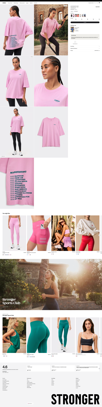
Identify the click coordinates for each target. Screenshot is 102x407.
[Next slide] (99, 235)
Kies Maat (77, 30)
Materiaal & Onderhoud (74, 48)
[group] (14, 235)
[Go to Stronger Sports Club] (51, 284)
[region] (51, 235)
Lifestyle (72, 11)
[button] (85, 9)
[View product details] (14, 253)
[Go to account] (97, 3)
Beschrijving (72, 46)
